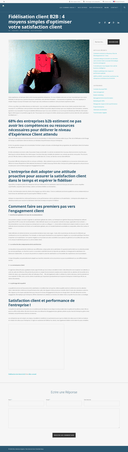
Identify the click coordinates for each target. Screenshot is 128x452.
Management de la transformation (103, 98)
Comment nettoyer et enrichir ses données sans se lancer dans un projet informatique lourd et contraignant (105, 61)
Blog (107, 7)
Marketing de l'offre (99, 101)
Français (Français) (119, 1)
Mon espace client (75, 1)
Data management (98, 92)
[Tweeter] (109, 23)
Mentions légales (20, 449)
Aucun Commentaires (36, 30)
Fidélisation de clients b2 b (16, 374)
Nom (10, 400)
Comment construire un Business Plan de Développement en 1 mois (105, 54)
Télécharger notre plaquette (92, 1)
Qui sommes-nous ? (68, 7)
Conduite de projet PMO (100, 89)
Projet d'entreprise (98, 107)
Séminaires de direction (100, 110)
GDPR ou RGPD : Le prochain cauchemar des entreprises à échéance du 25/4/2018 (106, 77)
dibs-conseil (32, 374)
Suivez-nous (108, 1)
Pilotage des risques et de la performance (105, 104)
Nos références (96, 7)
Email (48, 400)
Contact (114, 7)
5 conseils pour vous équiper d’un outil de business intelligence (105, 67)
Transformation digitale (100, 113)
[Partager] (105, 23)
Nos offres (82, 7)
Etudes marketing (24, 30)
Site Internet (87, 400)
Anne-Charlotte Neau (37, 449)
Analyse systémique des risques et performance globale (103, 72)
